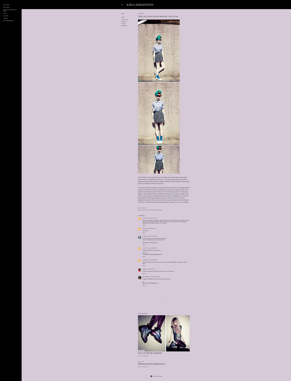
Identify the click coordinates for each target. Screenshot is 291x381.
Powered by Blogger (157, 376)
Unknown (145, 218)
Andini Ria (145, 236)
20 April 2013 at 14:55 (151, 228)
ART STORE (6, 4)
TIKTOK (5, 13)
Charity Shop (124, 19)
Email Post (144, 208)
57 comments (145, 355)
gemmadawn (146, 276)
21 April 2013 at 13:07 (150, 269)
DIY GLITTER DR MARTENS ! (150, 353)
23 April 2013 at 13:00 (155, 276)
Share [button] (122, 13)
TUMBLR (5, 18)
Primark (123, 23)
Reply (144, 225)
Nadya (144, 269)
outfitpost (124, 21)
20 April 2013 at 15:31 (153, 236)
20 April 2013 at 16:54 (152, 248)
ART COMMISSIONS (8, 20)
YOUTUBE (5, 16)
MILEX (144, 228)
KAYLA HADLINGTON (140, 4)
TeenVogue (124, 25)
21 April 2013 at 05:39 (152, 259)
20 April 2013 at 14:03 (153, 218)
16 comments (145, 366)
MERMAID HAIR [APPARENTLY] (151, 364)
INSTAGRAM (6, 7)
